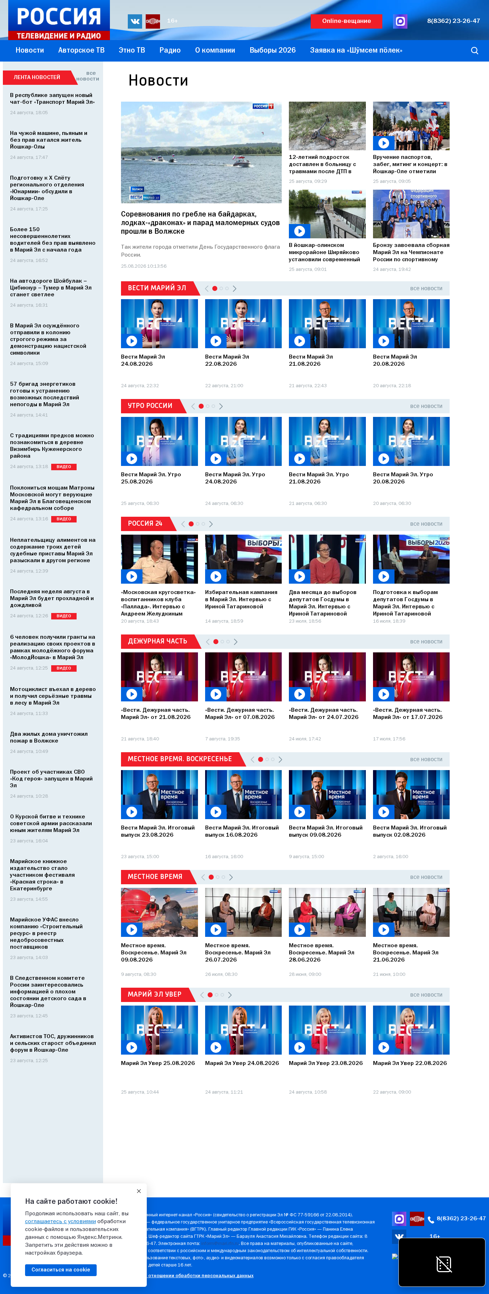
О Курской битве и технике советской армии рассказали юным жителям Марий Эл (51, 823)
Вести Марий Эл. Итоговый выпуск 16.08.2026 (242, 832)
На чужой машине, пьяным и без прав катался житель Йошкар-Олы (48, 140)
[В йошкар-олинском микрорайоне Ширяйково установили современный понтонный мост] (327, 214)
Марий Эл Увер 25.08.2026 (158, 1063)
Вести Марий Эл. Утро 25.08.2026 (151, 478)
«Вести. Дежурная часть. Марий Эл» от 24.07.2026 (323, 714)
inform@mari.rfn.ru (220, 1244)
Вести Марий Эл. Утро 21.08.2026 (319, 478)
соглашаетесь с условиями (60, 1221)
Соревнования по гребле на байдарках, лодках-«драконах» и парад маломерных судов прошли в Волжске (200, 223)
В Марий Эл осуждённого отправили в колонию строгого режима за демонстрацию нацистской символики (48, 340)
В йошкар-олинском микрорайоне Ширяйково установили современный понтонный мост (324, 253)
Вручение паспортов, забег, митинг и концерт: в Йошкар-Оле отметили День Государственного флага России (410, 165)
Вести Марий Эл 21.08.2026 (311, 361)
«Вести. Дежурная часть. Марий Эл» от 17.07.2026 (407, 714)
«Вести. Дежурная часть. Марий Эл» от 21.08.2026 (155, 714)
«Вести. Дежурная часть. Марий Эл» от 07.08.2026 (240, 714)
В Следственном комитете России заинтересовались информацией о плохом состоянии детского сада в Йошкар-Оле (48, 992)
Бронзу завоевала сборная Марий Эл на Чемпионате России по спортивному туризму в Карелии (411, 253)
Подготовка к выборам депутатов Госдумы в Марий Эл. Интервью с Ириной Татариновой (405, 602)
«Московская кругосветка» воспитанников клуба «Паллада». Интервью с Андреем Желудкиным (158, 602)
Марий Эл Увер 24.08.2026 (242, 1063)
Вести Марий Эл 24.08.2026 (143, 361)
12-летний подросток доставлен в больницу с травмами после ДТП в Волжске (322, 165)
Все (426, 288)
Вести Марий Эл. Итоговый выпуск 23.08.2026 (158, 832)
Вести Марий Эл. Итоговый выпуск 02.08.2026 (410, 832)
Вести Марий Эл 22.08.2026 (227, 361)
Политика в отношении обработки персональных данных (187, 1276)
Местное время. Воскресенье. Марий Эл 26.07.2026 (238, 953)
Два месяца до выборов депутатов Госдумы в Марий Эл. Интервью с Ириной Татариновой (323, 602)
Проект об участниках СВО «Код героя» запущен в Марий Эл (51, 779)
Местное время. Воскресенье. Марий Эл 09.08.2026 (154, 953)
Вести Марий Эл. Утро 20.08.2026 (403, 478)
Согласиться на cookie (61, 1270)
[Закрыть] (139, 1191)
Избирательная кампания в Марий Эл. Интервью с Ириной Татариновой (241, 599)
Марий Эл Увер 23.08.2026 (326, 1063)
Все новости (86, 76)
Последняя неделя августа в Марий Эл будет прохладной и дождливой (52, 598)
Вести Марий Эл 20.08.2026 (395, 361)
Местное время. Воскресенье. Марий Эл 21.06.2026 (406, 953)
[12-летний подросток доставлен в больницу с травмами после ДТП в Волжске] (327, 126)
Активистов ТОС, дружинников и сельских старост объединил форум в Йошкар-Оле (53, 1043)
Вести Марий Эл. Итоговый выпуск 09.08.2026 (326, 832)
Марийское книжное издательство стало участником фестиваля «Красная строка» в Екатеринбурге (42, 875)
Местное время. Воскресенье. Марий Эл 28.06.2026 (321, 953)
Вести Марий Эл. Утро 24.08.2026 (235, 478)
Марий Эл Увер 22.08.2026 (410, 1063)
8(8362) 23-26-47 (453, 21)
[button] (234, 288)
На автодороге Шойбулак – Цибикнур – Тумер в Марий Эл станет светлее (51, 288)
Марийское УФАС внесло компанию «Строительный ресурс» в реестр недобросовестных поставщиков (46, 934)
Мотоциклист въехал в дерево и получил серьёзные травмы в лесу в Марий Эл (53, 696)
